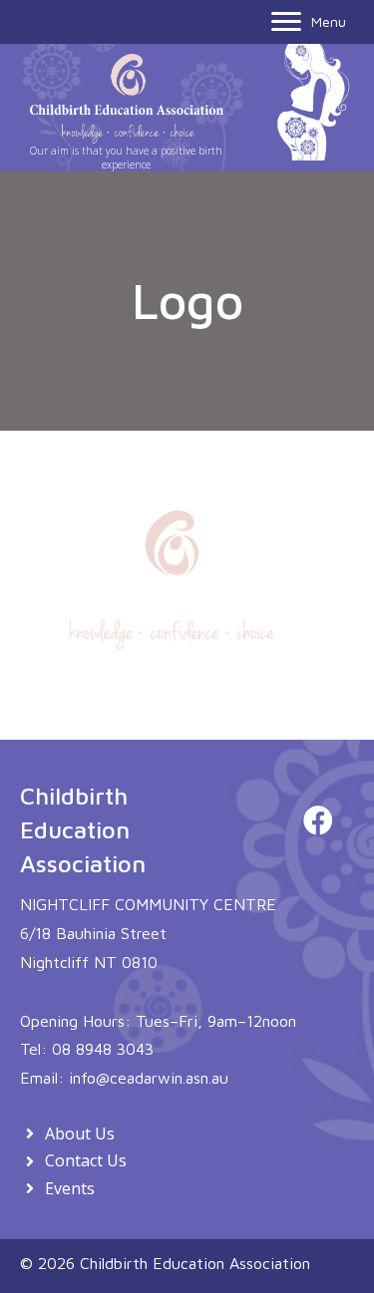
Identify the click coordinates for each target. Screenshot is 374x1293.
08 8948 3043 (103, 1049)
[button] (318, 820)
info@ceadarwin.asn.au (148, 1078)
